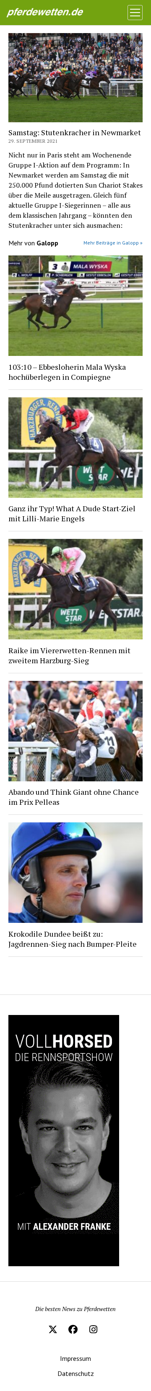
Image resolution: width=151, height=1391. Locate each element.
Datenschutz (75, 1373)
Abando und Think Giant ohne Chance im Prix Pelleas (73, 797)
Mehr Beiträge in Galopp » (113, 243)
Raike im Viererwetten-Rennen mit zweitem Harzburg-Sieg (69, 655)
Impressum (75, 1358)
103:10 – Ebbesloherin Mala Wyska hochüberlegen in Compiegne (67, 372)
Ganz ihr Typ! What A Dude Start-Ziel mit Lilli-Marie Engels (71, 513)
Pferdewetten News (53, 12)
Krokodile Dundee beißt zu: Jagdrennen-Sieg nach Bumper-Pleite (72, 939)
